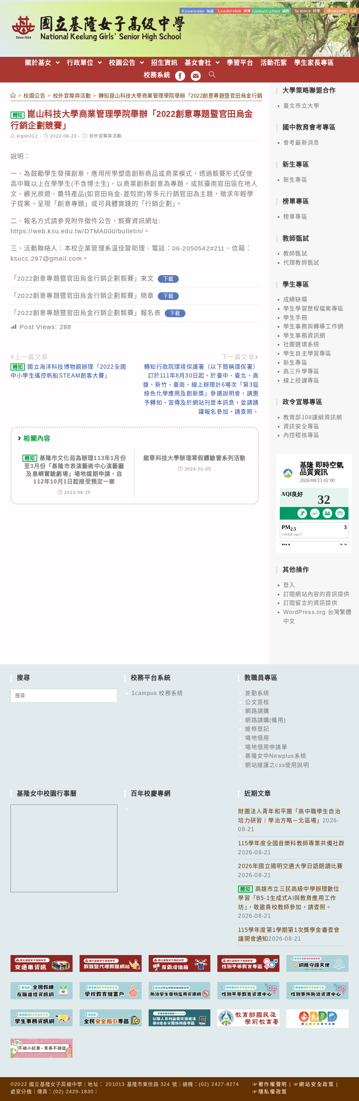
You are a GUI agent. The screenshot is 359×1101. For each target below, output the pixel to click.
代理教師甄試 (301, 263)
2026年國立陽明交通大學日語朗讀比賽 (290, 866)
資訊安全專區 (301, 426)
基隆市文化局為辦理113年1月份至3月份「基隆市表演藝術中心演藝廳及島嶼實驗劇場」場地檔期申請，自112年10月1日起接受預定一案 (75, 470)
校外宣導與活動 (105, 136)
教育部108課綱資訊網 (312, 417)
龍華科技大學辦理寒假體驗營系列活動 (194, 458)
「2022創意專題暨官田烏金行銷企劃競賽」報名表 (86, 312)
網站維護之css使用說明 (277, 765)
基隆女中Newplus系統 (275, 756)
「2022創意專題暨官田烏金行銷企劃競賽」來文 (82, 278)
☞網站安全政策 (313, 1084)
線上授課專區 (301, 380)
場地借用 (257, 738)
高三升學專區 (301, 371)
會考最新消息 (301, 143)
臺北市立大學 (301, 106)
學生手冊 (295, 318)
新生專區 (295, 180)
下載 (168, 279)
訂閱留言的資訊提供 (310, 603)
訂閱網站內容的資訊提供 (316, 594)
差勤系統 (257, 693)
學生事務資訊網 (304, 336)
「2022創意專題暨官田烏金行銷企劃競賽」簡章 (82, 295)
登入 (289, 585)
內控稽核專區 (301, 435)
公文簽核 (257, 702)
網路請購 (257, 711)
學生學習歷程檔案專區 (313, 309)
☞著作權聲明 (269, 1084)
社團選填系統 (301, 344)
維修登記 (257, 729)
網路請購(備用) (265, 720)
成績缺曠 (295, 299)
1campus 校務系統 (157, 693)
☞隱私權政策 (269, 1091)
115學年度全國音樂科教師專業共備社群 (291, 843)
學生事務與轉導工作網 (313, 326)
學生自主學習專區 (307, 353)
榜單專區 (295, 217)
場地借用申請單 (266, 747)
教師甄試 (295, 253)
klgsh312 (27, 136)
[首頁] (13, 96)
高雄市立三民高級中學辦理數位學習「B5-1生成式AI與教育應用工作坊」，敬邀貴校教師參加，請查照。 (288, 898)
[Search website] (212, 75)
